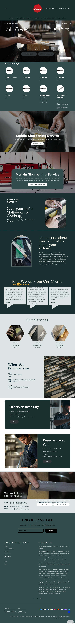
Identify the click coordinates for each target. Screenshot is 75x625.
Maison (6, 546)
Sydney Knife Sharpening (19, 616)
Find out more (37, 144)
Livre (14, 422)
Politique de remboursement (64, 616)
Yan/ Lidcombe (29, 54)
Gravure (6, 559)
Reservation (8, 556)
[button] (6, 8)
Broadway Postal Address (37, 184)
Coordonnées (67, 617)
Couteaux (7, 551)
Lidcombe (44, 504)
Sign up (51, 530)
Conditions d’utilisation (58, 617)
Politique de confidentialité (51, 616)
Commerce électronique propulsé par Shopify (34, 616)
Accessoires (8, 554)
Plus (6, 564)
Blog (6, 561)
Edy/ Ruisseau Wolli (46, 54)
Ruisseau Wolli (61, 504)
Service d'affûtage (9, 548)
